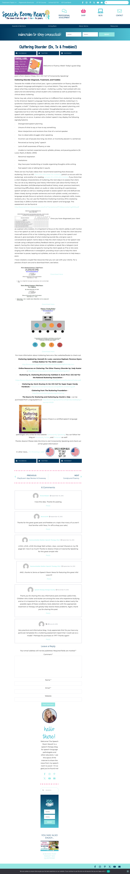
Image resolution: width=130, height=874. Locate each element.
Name (48, 680)
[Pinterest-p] (90, 3)
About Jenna (83, 26)
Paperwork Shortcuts (26, 2)
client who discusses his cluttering (48, 174)
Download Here (56, 274)
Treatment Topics (8, 2)
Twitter (46, 437)
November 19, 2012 (63, 590)
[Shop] (83, 11)
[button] (25, 53)
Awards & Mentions (19, 26)
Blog (100, 15)
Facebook (39, 437)
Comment (48, 654)
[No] (128, 871)
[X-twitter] (94, 3)
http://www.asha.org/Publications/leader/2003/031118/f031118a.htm (48, 364)
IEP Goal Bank (66, 2)
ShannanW (44, 516)
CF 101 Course (41, 2)
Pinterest (57, 437)
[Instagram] (86, 3)
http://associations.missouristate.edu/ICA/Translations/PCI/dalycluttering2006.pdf (47, 207)
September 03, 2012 (57, 496)
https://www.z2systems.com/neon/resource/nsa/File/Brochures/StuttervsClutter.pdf (48, 380)
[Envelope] (102, 3)
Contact (119, 15)
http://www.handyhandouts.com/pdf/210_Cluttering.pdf (53, 387)
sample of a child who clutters (56, 177)
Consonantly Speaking (56, 435)
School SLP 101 (54, 2)
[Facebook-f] (83, 3)
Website (48, 696)
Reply (48, 506)
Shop (83, 15)
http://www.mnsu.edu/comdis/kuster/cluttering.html (49, 371)
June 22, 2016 (53, 624)
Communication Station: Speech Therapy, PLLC (44, 540)
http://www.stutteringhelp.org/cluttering (48, 393)
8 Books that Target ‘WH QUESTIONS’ (49, 856)
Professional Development (64, 16)
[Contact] (119, 11)
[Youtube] (98, 3)
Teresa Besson (44, 496)
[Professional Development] (64, 11)
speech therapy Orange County (45, 590)
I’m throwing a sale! (36, 452)
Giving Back (52, 26)
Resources (114, 26)
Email (48, 688)
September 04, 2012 (68, 540)
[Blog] (100, 11)
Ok (108, 871)
